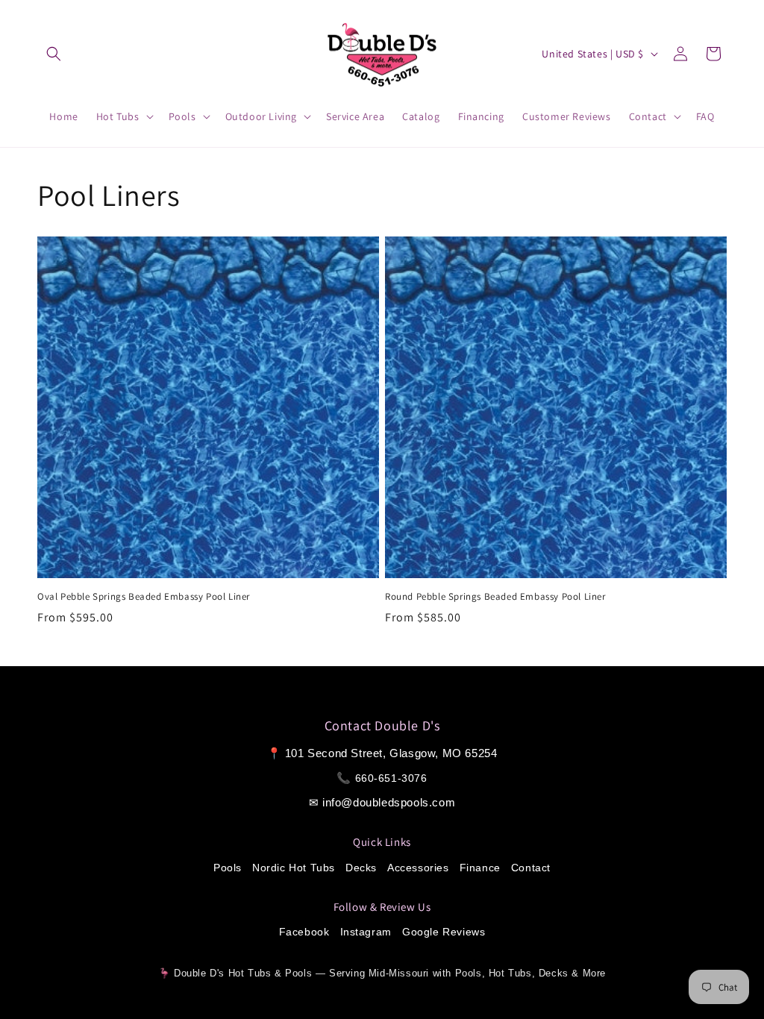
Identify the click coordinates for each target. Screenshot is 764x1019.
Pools (227, 868)
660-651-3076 (391, 778)
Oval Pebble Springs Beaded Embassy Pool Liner (143, 597)
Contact (531, 868)
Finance (480, 868)
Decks (361, 868)
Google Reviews (443, 932)
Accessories (418, 868)
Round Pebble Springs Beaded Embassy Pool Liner (495, 597)
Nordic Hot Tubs (293, 868)
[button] (53, 53)
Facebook (304, 932)
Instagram (366, 932)
